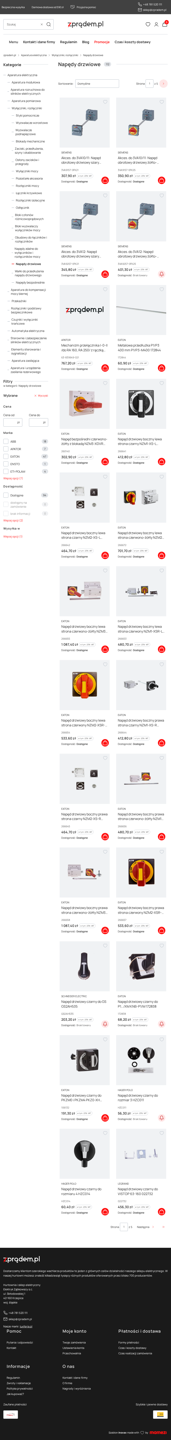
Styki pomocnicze (27, 115)
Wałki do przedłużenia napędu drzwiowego (29, 273)
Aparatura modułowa (26, 82)
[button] (49, 24)
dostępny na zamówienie (18, 504)
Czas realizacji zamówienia (135, 1353)
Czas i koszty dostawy (132, 1348)
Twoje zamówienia (74, 1342)
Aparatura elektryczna (34, 55)
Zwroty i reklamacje (19, 1383)
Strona (140, 83)
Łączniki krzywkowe (29, 193)
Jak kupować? (15, 1394)
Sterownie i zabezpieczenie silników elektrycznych (29, 340)
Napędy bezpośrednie (30, 282)
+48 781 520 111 (152, 4)
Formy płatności (128, 1342)
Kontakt (11, 1348)
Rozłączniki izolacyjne (30, 200)
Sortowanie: (66, 83)
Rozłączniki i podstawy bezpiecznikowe (26, 310)
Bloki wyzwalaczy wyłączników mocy (27, 228)
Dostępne (16, 495)
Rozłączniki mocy (27, 186)
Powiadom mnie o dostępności (161, 274)
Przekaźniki (19, 301)
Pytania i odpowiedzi (20, 1342)
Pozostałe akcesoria (29, 178)
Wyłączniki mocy (27, 171)
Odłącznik (22, 208)
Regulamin (13, 1378)
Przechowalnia (72, 1353)
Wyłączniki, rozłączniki (65, 55)
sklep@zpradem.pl (154, 10)
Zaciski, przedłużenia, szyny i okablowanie (29, 150)
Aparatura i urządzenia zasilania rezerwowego (26, 370)
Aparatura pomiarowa (26, 101)
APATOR (15, 449)
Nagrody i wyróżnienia (77, 1388)
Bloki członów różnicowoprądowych (29, 217)
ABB (13, 441)
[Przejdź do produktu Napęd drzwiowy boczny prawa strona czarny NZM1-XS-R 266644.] (141, 685)
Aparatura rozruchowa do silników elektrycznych (28, 91)
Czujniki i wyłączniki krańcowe (24, 321)
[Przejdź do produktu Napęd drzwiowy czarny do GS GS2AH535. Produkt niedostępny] (85, 966)
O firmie (67, 1383)
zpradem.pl (9, 55)
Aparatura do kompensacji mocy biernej (28, 292)
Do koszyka (105, 180)
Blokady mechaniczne (30, 141)
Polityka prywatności (20, 1388)
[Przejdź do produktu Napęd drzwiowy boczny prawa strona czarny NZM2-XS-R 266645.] (85, 779)
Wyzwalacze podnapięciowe (25, 132)
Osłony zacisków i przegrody (27, 162)
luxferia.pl (26, 1326)
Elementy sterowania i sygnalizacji (26, 351)
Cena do (34, 415)
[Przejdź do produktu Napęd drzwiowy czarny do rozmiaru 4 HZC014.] (85, 1154)
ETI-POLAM (17, 471)
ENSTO (15, 464)
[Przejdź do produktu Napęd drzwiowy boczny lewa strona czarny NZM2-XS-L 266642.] (85, 497)
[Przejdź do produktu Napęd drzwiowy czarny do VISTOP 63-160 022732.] (141, 1154)
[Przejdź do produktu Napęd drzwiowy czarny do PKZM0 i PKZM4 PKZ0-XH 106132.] (85, 1060)
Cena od (8, 415)
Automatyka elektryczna (28, 331)
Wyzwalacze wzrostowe (32, 123)
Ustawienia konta (73, 1348)
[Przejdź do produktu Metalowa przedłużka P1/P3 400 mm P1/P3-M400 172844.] (141, 310)
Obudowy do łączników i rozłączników (31, 239)
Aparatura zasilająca (25, 361)
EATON (15, 456)
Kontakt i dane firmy (75, 1378)
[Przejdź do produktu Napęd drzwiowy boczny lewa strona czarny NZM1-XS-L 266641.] (141, 404)
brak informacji (20, 514)
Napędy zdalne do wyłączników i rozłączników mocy (27, 253)
